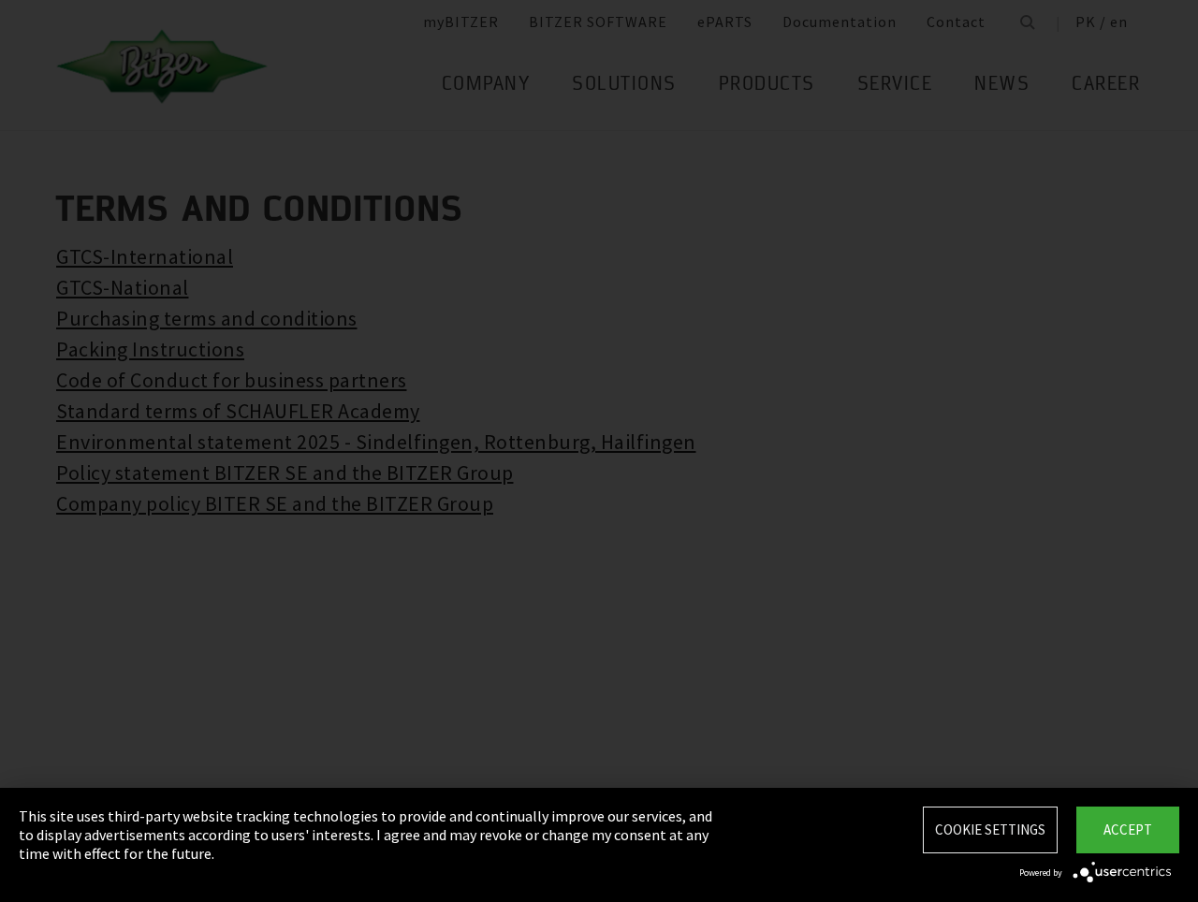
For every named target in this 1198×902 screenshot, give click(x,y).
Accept (1127, 829)
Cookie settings (990, 829)
